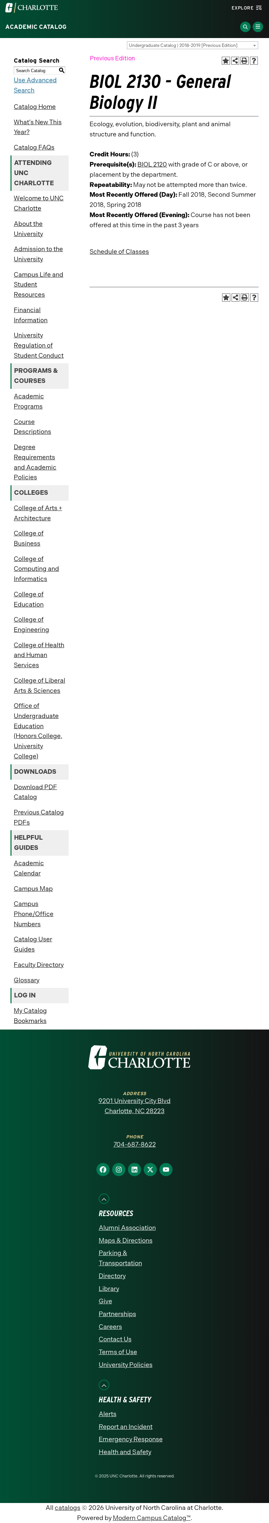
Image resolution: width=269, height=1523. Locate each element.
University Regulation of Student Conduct (39, 345)
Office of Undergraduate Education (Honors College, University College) (38, 731)
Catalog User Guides (33, 944)
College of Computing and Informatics (36, 569)
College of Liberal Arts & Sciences (39, 685)
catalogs (67, 1508)
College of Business (29, 538)
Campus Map (33, 888)
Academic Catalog (36, 27)
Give (105, 1301)
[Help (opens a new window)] (254, 61)
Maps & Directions (126, 1240)
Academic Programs (29, 401)
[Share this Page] (235, 61)
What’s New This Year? (38, 127)
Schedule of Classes (119, 251)
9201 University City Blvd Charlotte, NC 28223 (134, 1106)
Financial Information (31, 315)
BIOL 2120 (152, 164)
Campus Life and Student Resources (38, 284)
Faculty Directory (39, 965)
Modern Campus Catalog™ (152, 1518)
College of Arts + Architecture (38, 513)
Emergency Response (131, 1439)
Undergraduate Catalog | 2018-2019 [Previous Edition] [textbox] (183, 45)
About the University (28, 229)
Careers (110, 1327)
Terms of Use (118, 1352)
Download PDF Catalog (35, 792)
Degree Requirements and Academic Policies (35, 462)
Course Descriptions (32, 427)
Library (109, 1289)
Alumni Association (127, 1228)
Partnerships (117, 1314)
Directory (112, 1276)
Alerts (107, 1414)
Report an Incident (126, 1427)
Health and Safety (125, 1452)
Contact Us (115, 1339)
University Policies (126, 1365)
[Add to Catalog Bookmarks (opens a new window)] (226, 61)
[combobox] (192, 45)
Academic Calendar (29, 868)
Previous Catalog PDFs (39, 817)
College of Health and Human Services (39, 655)
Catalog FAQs (34, 147)
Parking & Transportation (120, 1258)
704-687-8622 (135, 1144)
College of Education (29, 599)
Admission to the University (38, 254)
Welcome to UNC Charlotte (39, 203)
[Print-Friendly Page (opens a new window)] (244, 61)
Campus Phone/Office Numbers (33, 914)
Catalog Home (35, 106)
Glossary (26, 980)
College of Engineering (31, 624)
